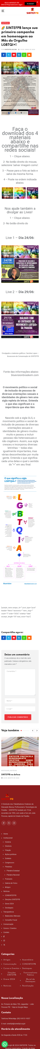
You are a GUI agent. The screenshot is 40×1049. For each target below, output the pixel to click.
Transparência (8, 912)
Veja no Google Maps (20, 1007)
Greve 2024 (9, 904)
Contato (6, 932)
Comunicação (8, 924)
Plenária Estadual (13, 871)
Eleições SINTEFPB (12, 899)
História (8, 842)
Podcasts (8, 879)
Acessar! (30, 3)
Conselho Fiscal (11, 920)
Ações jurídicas (10, 854)
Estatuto (8, 858)
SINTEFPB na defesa (10, 775)
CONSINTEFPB (10, 895)
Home (5, 834)
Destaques (5, 770)
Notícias (13, 770)
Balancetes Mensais (12, 916)
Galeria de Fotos (11, 883)
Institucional (7, 838)
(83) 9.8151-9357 (23, 1019)
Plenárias (8, 867)
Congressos (9, 863)
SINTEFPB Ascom (11, 49)
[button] (33, 731)
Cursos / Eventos (9, 928)
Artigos (7, 887)
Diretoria (8, 846)
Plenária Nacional (13, 875)
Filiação (8, 850)
